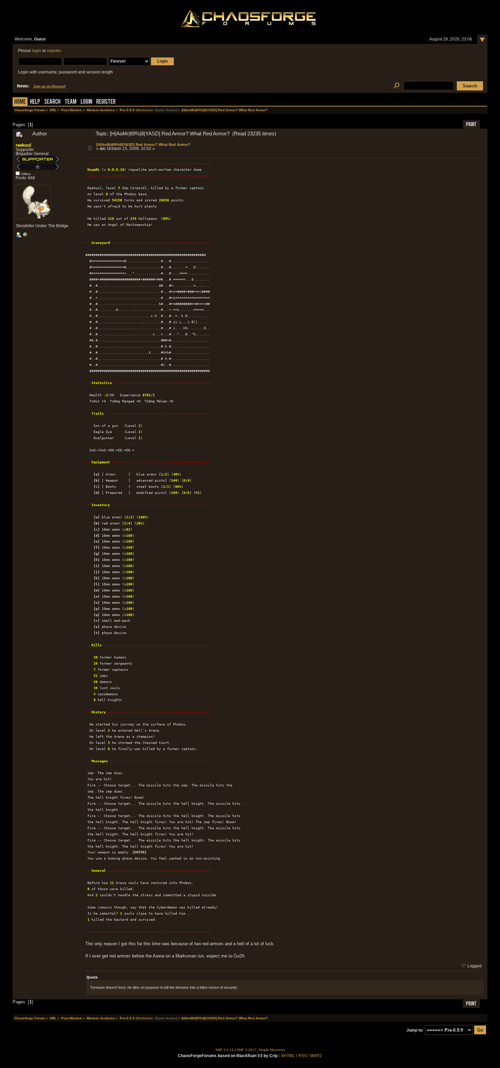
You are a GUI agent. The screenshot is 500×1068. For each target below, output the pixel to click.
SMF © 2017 (246, 1050)
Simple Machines (272, 1050)
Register (106, 102)
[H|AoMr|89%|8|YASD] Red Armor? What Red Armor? (143, 145)
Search (52, 102)
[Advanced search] (396, 85)
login (36, 51)
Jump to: (414, 1030)
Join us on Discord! (49, 86)
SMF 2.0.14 (224, 1050)
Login (86, 102)
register (54, 51)
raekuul (23, 145)
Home (20, 102)
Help (35, 102)
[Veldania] (25, 236)
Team (71, 102)
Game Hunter (165, 110)
